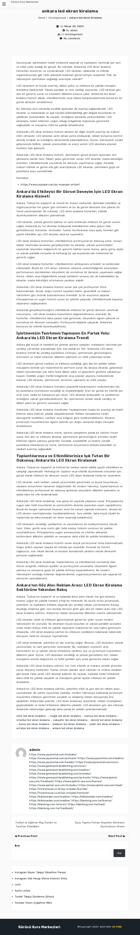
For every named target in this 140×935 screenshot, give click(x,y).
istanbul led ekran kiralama (33, 720)
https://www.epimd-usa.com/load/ (101, 785)
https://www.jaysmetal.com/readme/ (101, 758)
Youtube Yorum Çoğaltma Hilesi (33, 902)
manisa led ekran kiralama (100, 715)
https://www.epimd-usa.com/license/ (78, 781)
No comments (72, 38)
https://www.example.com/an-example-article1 (50, 184)
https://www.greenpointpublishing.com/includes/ (60, 773)
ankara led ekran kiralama (68, 728)
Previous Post (27, 836)
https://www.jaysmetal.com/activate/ (53, 758)
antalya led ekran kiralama (32, 728)
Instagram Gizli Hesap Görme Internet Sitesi (41, 878)
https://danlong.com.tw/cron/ (48, 804)
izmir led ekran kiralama (31, 715)
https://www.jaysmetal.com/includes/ (53, 754)
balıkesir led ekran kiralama (69, 724)
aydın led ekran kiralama (104, 724)
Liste (18, 884)
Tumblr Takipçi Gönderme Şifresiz (34, 896)
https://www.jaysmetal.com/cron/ (97, 762)
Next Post (115, 836)
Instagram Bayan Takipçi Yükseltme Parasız (40, 872)
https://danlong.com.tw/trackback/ (51, 808)
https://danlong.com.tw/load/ (86, 804)
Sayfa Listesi (22, 890)
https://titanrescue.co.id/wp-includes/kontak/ (58, 789)
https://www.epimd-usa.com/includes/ (53, 785)
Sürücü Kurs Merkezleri (25, 1)
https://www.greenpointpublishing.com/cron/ (58, 765)
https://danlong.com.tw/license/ (92, 800)
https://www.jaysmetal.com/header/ (52, 762)
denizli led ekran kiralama (106, 720)
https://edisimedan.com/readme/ (50, 796)
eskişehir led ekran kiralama (70, 720)
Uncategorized (57, 17)
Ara (17, 845)
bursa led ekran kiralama (34, 724)
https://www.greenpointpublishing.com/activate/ (60, 777)
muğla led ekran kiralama (65, 715)
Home (41, 17)
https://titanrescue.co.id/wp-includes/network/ (59, 792)
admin (74, 30)
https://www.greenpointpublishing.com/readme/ (59, 769)
